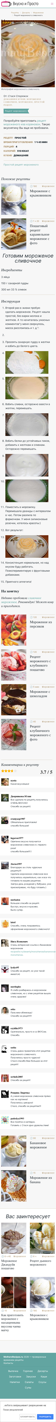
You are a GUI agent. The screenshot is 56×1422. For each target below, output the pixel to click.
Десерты (43, 1371)
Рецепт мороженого (16, 111)
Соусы (42, 1382)
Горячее (28, 1371)
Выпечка (13, 1371)
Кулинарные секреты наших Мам (20, 4)
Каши (44, 1376)
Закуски (31, 1376)
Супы (28, 1387)
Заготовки (15, 1376)
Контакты (8, 1363)
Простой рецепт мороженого (21, 164)
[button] (52, 4)
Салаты (29, 1382)
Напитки (15, 1382)
